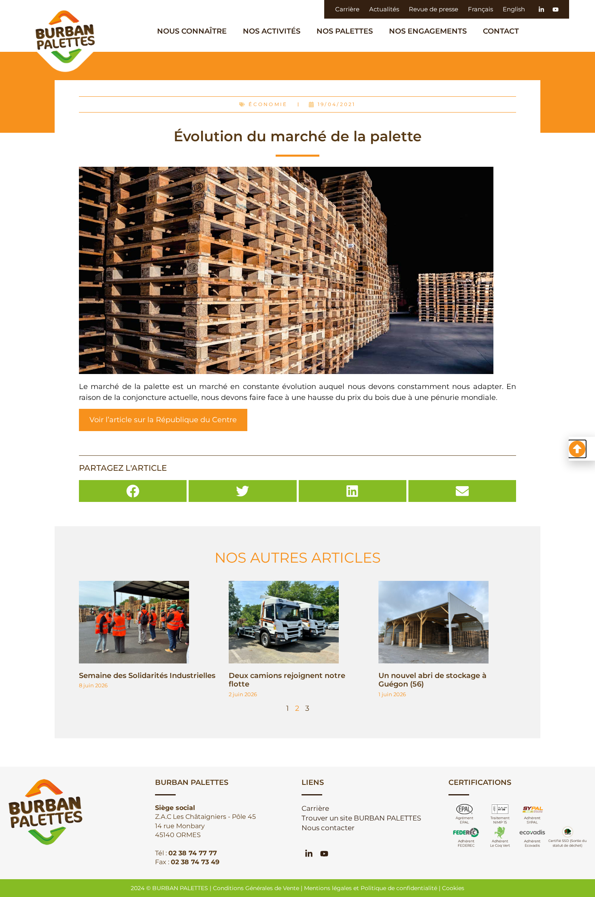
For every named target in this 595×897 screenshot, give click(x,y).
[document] (297, 448)
